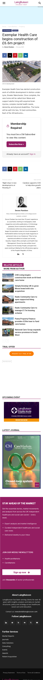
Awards (5, 653)
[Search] (40, 3)
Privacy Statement (9, 673)
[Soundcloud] (24, 622)
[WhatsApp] (20, 55)
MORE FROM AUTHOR (14, 268)
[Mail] (12, 622)
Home (4, 27)
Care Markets (12, 27)
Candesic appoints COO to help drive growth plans (32, 185)
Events (4, 650)
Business (5, 291)
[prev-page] (3, 340)
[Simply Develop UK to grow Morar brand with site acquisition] (8, 288)
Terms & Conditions (34, 673)
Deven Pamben (9, 47)
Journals (5, 639)
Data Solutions (7, 643)
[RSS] (18, 622)
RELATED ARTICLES (13, 265)
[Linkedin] (25, 55)
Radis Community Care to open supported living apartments (26, 299)
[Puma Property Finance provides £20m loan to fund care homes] (8, 321)
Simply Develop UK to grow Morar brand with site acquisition (27, 288)
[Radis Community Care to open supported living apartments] (8, 299)
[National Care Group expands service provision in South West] (8, 332)
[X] (10, 55)
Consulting (6, 646)
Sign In (32, 154)
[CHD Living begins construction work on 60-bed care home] (8, 278)
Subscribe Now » (16, 144)
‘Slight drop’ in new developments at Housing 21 (9, 185)
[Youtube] (37, 622)
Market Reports (8, 636)
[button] (4, 3)
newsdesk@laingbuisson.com (26, 612)
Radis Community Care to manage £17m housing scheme (26, 310)
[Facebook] (4, 55)
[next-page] (7, 340)
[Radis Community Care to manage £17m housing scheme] (8, 310)
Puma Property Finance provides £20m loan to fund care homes (27, 321)
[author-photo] (21, 207)
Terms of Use (21, 673)
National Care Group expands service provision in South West (28, 332)
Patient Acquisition (9, 656)
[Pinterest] (15, 55)
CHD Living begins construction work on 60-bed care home (28, 277)
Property (22, 27)
